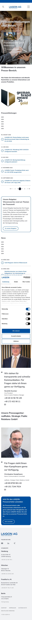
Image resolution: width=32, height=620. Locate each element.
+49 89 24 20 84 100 (7, 574)
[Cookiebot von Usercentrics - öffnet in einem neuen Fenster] (23, 277)
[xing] (14, 543)
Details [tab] (16, 281)
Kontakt (4, 608)
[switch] (28, 314)
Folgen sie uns (5, 539)
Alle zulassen (16, 330)
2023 (2, 121)
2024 (2, 119)
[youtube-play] (2, 543)
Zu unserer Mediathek (13, 49)
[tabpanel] (16, 38)
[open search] (3, 7)
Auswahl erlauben (16, 336)
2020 (2, 128)
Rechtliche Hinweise (8, 611)
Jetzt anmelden (9, 521)
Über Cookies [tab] (26, 281)
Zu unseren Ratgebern (10, 228)
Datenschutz (22, 608)
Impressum (12, 608)
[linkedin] (8, 543)
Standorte (4, 548)
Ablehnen (16, 341)
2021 (2, 126)
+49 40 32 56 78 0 (6, 560)
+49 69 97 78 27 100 (7, 588)
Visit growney (5, 602)
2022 (2, 124)
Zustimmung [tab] (5, 281)
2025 (2, 117)
